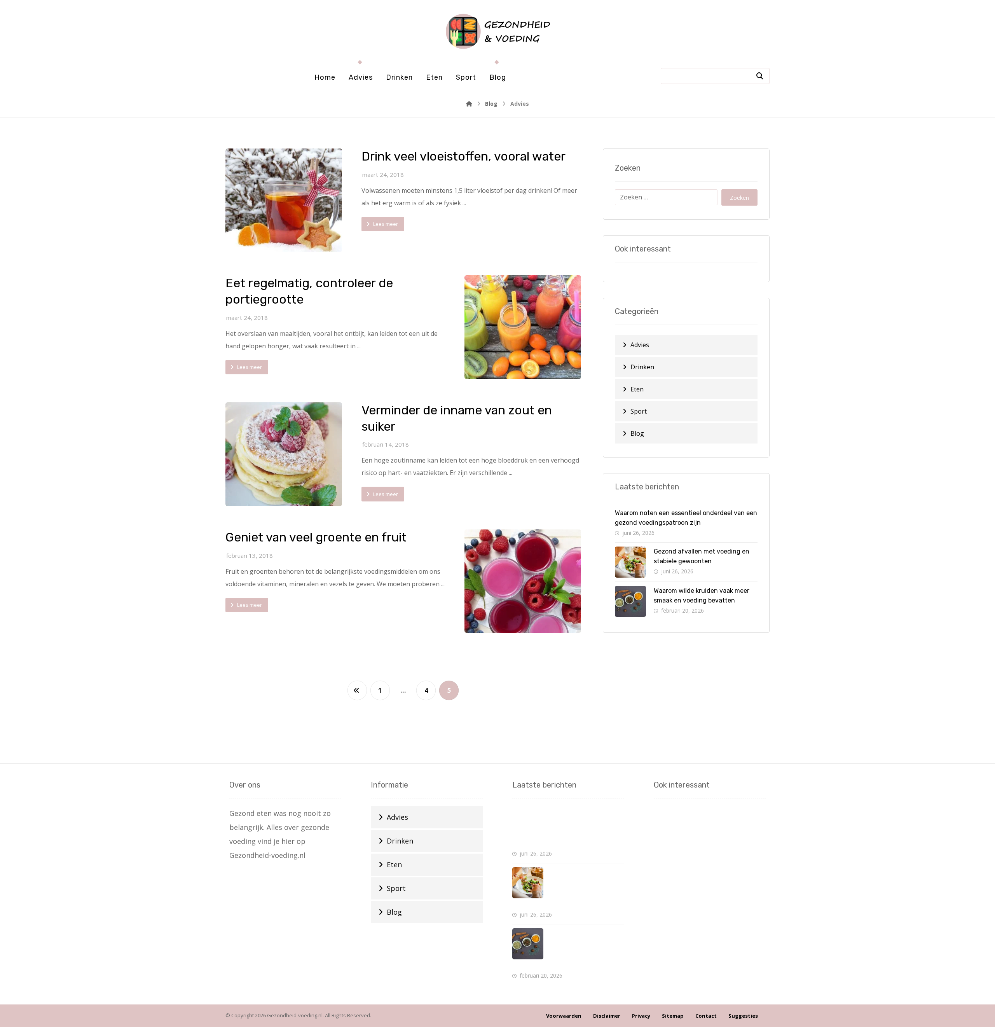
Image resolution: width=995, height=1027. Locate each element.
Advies (639, 345)
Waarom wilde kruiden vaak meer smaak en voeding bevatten (585, 949)
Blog (637, 433)
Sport (638, 411)
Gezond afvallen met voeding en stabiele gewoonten (584, 888)
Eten (637, 389)
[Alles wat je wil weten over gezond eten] (497, 31)
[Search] (759, 76)
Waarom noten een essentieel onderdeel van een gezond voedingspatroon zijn (559, 827)
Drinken (642, 367)
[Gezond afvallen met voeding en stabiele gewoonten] (630, 562)
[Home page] (469, 103)
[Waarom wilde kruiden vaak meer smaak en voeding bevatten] (630, 601)
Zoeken (739, 197)
